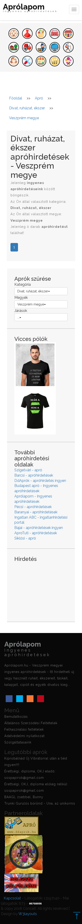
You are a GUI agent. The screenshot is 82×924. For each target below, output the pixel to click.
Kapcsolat (12, 898)
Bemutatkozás (16, 716)
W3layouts (27, 914)
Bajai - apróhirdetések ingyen (38, 528)
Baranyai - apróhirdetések (35, 512)
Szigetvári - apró (28, 470)
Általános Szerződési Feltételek (30, 723)
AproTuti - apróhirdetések (35, 533)
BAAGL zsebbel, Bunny (23, 797)
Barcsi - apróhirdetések (33, 475)
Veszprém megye (30, 304)
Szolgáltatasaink (17, 742)
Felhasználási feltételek (24, 729)
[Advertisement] (41, 588)
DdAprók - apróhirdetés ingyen (40, 480)
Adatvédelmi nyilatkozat (24, 736)
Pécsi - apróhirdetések (33, 507)
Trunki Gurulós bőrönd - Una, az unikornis (39, 803)
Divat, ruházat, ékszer (32, 291)
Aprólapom (30, 8)
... (18, 317)
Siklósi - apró (25, 538)
